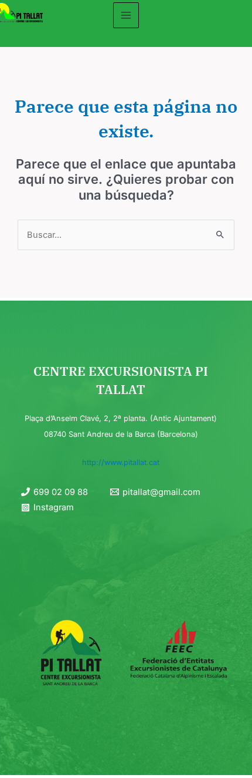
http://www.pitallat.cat (120, 462)
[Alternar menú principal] (126, 15)
